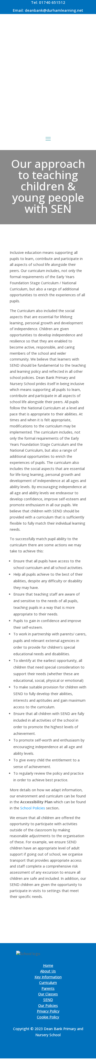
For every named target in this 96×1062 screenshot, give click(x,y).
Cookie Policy (48, 1017)
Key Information (48, 976)
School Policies (32, 808)
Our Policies (48, 1005)
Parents (48, 988)
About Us (48, 971)
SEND (48, 999)
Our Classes (48, 994)
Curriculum (48, 982)
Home (48, 965)
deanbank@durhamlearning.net (54, 10)
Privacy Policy (48, 1011)
